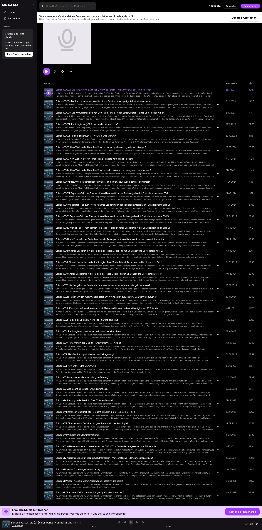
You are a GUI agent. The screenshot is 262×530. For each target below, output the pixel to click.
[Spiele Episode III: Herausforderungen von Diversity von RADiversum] (48, 472)
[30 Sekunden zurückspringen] (118, 522)
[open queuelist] (246, 524)
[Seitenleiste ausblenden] (33, 4)
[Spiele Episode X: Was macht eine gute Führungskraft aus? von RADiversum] (48, 392)
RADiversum (17, 526)
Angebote (215, 5)
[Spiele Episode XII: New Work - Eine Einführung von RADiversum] (48, 369)
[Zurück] (125, 522)
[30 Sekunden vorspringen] (143, 522)
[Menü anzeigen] (70, 71)
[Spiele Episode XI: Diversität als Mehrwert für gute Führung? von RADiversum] (48, 380)
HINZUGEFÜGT (232, 83)
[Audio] (257, 524)
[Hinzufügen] (54, 71)
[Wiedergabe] (131, 522)
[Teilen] (62, 71)
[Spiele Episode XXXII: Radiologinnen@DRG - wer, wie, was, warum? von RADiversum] (48, 139)
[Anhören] (46, 71)
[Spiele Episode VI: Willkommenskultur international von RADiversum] (48, 438)
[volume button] (251, 524)
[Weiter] (137, 522)
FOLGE (47, 83)
